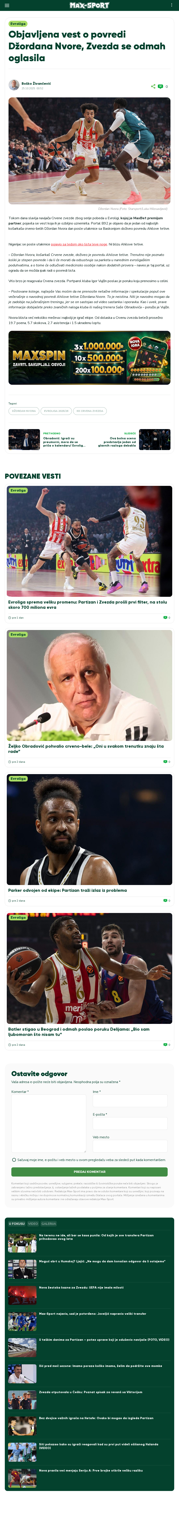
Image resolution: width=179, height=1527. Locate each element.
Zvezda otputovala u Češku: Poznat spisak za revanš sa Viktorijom (90, 1392)
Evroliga (18, 23)
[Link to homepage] (89, 5)
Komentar (20, 1092)
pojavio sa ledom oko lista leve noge (79, 244)
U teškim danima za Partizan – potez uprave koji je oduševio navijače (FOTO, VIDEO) (104, 1340)
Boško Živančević (36, 83)
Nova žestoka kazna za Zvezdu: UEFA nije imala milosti (81, 1287)
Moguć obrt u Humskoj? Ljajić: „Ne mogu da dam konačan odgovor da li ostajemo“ (102, 1261)
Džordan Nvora (24, 411)
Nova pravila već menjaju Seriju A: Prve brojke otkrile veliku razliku (91, 1470)
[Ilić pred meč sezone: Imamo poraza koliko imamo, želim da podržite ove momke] (22, 1373)
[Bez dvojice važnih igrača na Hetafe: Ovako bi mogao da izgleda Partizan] (22, 1426)
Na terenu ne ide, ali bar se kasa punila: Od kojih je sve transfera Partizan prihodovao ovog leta (96, 1237)
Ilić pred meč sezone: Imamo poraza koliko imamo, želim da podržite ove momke (100, 1366)
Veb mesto (101, 1137)
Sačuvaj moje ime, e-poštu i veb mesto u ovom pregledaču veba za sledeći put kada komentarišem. (91, 1160)
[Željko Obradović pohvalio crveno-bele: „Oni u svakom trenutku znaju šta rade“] (89, 685)
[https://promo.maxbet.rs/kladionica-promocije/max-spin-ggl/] (89, 358)
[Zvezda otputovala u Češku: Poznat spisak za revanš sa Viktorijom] (22, 1400)
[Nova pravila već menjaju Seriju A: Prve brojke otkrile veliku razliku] (22, 1478)
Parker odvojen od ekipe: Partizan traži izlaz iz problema (67, 890)
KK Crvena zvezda (90, 411)
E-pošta (100, 1114)
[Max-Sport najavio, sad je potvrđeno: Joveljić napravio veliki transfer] (22, 1321)
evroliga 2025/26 (56, 411)
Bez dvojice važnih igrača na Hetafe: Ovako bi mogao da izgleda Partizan (96, 1418)
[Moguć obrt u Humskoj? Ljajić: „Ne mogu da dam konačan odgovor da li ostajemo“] (22, 1269)
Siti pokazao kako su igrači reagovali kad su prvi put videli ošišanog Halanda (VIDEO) (98, 1446)
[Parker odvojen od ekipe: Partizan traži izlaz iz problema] (89, 829)
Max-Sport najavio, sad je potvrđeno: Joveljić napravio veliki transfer (92, 1314)
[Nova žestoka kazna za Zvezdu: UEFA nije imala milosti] (22, 1295)
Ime (97, 1092)
